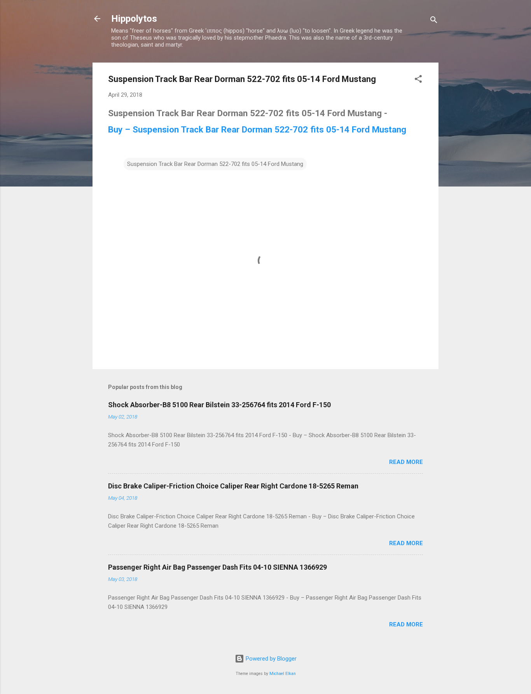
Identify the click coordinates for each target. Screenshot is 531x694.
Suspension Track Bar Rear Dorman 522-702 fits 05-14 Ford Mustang (215, 163)
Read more (406, 462)
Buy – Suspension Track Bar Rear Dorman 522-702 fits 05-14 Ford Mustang (257, 129)
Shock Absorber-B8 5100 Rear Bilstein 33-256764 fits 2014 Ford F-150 (219, 405)
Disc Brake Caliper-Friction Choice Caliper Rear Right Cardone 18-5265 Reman (233, 486)
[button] (418, 80)
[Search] (433, 21)
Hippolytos (134, 18)
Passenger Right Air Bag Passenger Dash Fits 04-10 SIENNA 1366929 (217, 567)
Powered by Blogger (270, 658)
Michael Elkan (282, 673)
